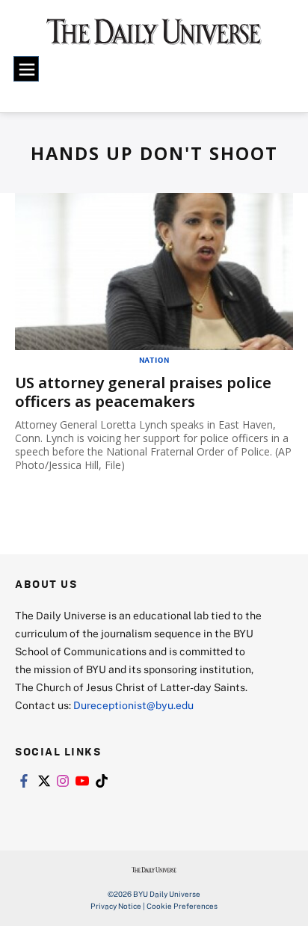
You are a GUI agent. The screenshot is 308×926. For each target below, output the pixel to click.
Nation (154, 359)
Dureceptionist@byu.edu (133, 705)
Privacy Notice (115, 905)
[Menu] (26, 69)
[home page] (154, 37)
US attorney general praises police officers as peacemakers (143, 391)
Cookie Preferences (182, 905)
